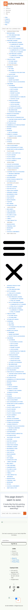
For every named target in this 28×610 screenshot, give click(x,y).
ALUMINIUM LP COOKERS (16, 55)
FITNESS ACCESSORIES (13, 422)
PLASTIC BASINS (11, 154)
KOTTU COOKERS (11, 36)
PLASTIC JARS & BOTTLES (13, 153)
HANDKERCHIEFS (11, 212)
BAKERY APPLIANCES (12, 76)
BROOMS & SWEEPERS (14, 173)
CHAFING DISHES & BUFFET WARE (17, 119)
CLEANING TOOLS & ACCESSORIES (15, 171)
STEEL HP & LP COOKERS (16, 51)
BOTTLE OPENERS (13, 132)
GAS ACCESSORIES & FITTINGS (15, 147)
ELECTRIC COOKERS (12, 186)
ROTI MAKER (10, 203)
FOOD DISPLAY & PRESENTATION (15, 117)
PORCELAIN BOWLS (15, 102)
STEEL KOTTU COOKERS (15, 38)
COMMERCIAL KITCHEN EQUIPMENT (16, 124)
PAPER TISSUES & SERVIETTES (14, 179)
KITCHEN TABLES (13, 61)
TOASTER (9, 201)
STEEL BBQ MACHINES (14, 35)
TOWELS (9, 218)
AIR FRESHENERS (11, 177)
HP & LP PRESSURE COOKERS (16, 48)
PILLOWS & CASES (11, 214)
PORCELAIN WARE (13, 100)
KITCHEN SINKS (13, 317)
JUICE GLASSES (14, 95)
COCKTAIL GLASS (14, 98)
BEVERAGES (10, 227)
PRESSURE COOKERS (12, 40)
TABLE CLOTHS (11, 216)
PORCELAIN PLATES (15, 106)
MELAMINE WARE (13, 109)
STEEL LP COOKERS (15, 57)
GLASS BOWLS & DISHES (16, 87)
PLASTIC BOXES (11, 156)
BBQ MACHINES (11, 33)
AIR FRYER (9, 184)
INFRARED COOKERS (12, 192)
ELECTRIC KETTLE (11, 188)
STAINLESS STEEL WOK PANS (17, 72)
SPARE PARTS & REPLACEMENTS (15, 149)
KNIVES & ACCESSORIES (13, 113)
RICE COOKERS (10, 196)
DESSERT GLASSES (15, 93)
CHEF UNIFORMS (11, 211)
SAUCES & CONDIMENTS (13, 486)
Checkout (8, 12)
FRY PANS (11, 68)
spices (9, 229)
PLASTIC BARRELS (11, 414)
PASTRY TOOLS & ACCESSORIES (17, 81)
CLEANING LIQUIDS (12, 175)
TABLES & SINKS (11, 59)
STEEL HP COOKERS (15, 46)
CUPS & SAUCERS (14, 104)
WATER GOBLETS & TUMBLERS (18, 96)
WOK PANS (11, 70)
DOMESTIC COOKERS (12, 134)
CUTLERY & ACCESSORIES (15, 108)
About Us (14, 551)
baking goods (11, 224)
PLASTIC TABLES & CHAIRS (14, 158)
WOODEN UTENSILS (12, 126)
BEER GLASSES (14, 91)
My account (8, 10)
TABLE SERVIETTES (12, 474)
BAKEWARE (11, 78)
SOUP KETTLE (10, 198)
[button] (14, 260)
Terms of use (15, 553)
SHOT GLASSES (14, 89)
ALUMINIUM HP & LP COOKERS (18, 50)
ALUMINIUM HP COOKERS (16, 44)
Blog (7, 13)
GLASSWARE (12, 85)
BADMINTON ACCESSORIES (14, 166)
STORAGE (9, 396)
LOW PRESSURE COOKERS (15, 53)
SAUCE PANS (12, 74)
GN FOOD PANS (12, 121)
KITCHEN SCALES (11, 123)
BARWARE (9, 130)
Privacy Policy (15, 554)
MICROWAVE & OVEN (12, 194)
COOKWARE (10, 66)
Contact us (8, 8)
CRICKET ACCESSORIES (13, 164)
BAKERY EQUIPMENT (14, 80)
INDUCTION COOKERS (12, 190)
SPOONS (9, 128)
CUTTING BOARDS (11, 115)
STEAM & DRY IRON (12, 459)
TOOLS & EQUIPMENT (12, 145)
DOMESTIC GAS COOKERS (15, 390)
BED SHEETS (10, 209)
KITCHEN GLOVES (11, 435)
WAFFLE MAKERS (11, 199)
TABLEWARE (10, 83)
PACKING (9, 139)
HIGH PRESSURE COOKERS (15, 42)
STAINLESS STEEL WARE (15, 111)
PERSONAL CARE (11, 226)
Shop (7, 6)
